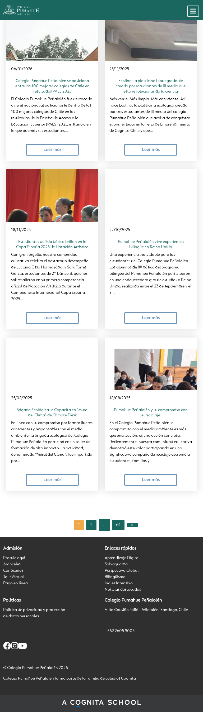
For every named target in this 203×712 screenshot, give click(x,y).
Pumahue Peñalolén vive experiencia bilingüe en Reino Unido (151, 244)
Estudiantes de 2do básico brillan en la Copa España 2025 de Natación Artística (52, 244)
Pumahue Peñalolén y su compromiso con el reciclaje (151, 412)
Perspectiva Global (122, 571)
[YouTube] (22, 647)
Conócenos (13, 571)
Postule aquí (14, 558)
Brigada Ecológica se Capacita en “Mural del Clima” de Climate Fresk (52, 412)
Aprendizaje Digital (122, 558)
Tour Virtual (13, 577)
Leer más (52, 149)
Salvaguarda (116, 564)
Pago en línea (15, 583)
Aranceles (12, 564)
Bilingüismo (115, 577)
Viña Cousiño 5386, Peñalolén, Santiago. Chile (146, 610)
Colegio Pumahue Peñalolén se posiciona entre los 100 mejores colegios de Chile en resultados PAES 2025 (52, 86)
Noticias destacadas (123, 590)
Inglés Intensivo (119, 583)
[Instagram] (14, 647)
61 (118, 525)
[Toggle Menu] (193, 11)
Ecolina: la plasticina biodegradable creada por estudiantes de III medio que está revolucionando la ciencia (151, 86)
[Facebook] (7, 647)
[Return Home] (21, 10)
